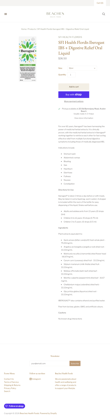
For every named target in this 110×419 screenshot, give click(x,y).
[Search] (103, 14)
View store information (83, 118)
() (100, 3)
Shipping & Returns (12, 385)
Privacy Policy (10, 388)
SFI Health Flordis (70, 37)
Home (23, 29)
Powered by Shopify (48, 413)
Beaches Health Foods (29, 413)
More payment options (73, 101)
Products (32, 29)
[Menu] (5, 14)
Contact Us (9, 379)
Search (7, 391)
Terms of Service (11, 382)
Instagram (36, 379)
